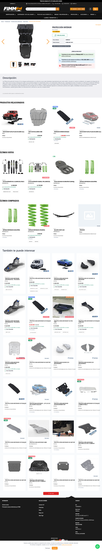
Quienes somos (5, 505)
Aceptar (55, 548)
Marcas (83, 9)
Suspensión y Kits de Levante (25, 14)
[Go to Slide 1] (13, 64)
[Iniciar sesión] (90, 8)
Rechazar (47, 548)
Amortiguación (10, 14)
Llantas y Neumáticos (50, 17)
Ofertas (79, 9)
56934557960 (66, 3)
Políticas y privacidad (80, 533)
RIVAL (40, 510)
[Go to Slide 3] (27, 64)
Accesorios (83, 14)
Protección (74, 14)
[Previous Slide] (3, 41)
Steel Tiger (41, 515)
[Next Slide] (48, 41)
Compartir (99, 24)
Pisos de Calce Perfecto (44, 14)
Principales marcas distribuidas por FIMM (11, 507)
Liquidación (74, 9)
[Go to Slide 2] (20, 64)
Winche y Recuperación (60, 14)
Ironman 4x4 (41, 505)
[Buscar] (57, 8)
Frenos (92, 14)
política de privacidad (67, 544)
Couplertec (41, 507)
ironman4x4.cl (12, 3)
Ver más (52, 493)
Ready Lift (41, 513)
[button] (25, 41)
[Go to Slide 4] (33, 64)
